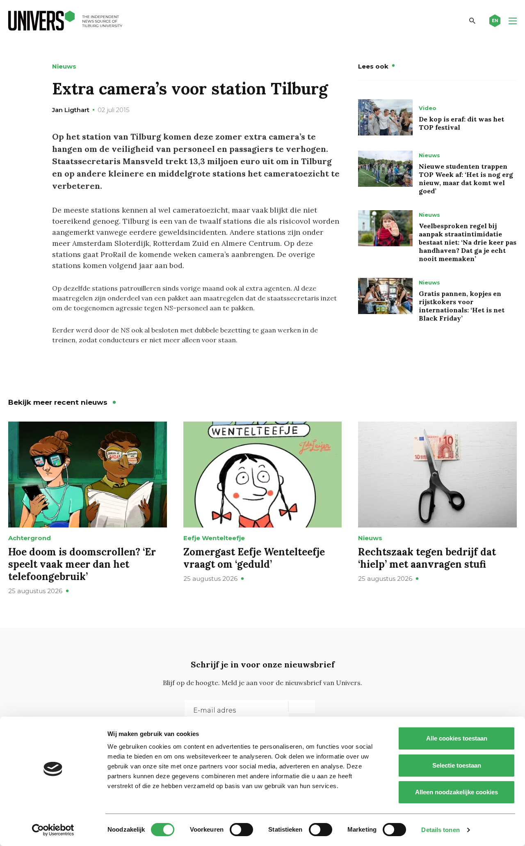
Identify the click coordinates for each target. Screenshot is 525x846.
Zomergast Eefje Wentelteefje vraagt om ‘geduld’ (254, 558)
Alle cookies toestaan (456, 738)
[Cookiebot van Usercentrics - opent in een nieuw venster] (53, 830)
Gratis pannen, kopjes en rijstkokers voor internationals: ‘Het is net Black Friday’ (461, 305)
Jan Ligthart (70, 110)
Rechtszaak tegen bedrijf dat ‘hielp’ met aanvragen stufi (427, 558)
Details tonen (440, 829)
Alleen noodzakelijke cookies (456, 792)
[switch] (241, 829)
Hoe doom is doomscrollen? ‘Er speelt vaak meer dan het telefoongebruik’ (82, 564)
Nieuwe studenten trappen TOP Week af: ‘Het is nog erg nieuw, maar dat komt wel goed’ (466, 178)
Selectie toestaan (456, 765)
